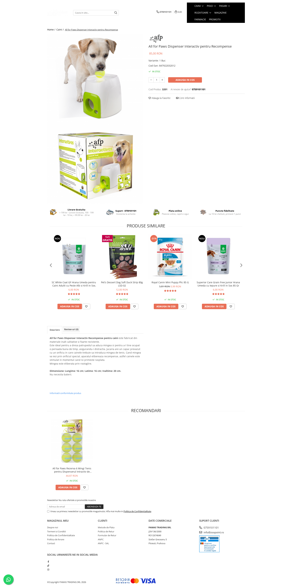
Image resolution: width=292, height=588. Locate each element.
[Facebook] (48, 561)
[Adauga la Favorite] (86, 306)
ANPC (101, 539)
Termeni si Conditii (56, 531)
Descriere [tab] (55, 329)
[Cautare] (116, 13)
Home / (51, 29)
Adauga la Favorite (161, 98)
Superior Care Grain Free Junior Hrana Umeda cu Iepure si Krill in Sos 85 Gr (218, 284)
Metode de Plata (106, 527)
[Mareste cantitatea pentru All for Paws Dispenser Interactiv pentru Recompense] (162, 80)
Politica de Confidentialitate (137, 511)
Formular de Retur (107, 535)
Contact (51, 543)
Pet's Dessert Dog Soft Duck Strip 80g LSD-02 (122, 284)
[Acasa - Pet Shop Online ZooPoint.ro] (57, 12)
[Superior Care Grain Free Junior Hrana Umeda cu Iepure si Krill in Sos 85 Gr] (218, 256)
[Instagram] (48, 569)
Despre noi (52, 527)
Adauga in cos (185, 79)
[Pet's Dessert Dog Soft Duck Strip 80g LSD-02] (122, 256)
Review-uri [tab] (71, 329)
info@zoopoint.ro (213, 532)
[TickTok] (48, 565)
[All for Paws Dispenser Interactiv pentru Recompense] (95, 78)
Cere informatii (186, 98)
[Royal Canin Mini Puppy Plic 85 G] (170, 256)
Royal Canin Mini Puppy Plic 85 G (170, 282)
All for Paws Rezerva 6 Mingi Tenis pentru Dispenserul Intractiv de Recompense (72, 470)
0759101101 (211, 527)
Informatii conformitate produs (65, 393)
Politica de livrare (55, 539)
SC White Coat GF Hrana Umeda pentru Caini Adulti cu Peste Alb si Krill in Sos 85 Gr (74, 284)
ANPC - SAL (103, 543)
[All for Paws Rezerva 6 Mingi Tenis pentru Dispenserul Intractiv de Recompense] (72, 442)
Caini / (60, 29)
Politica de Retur (106, 531)
